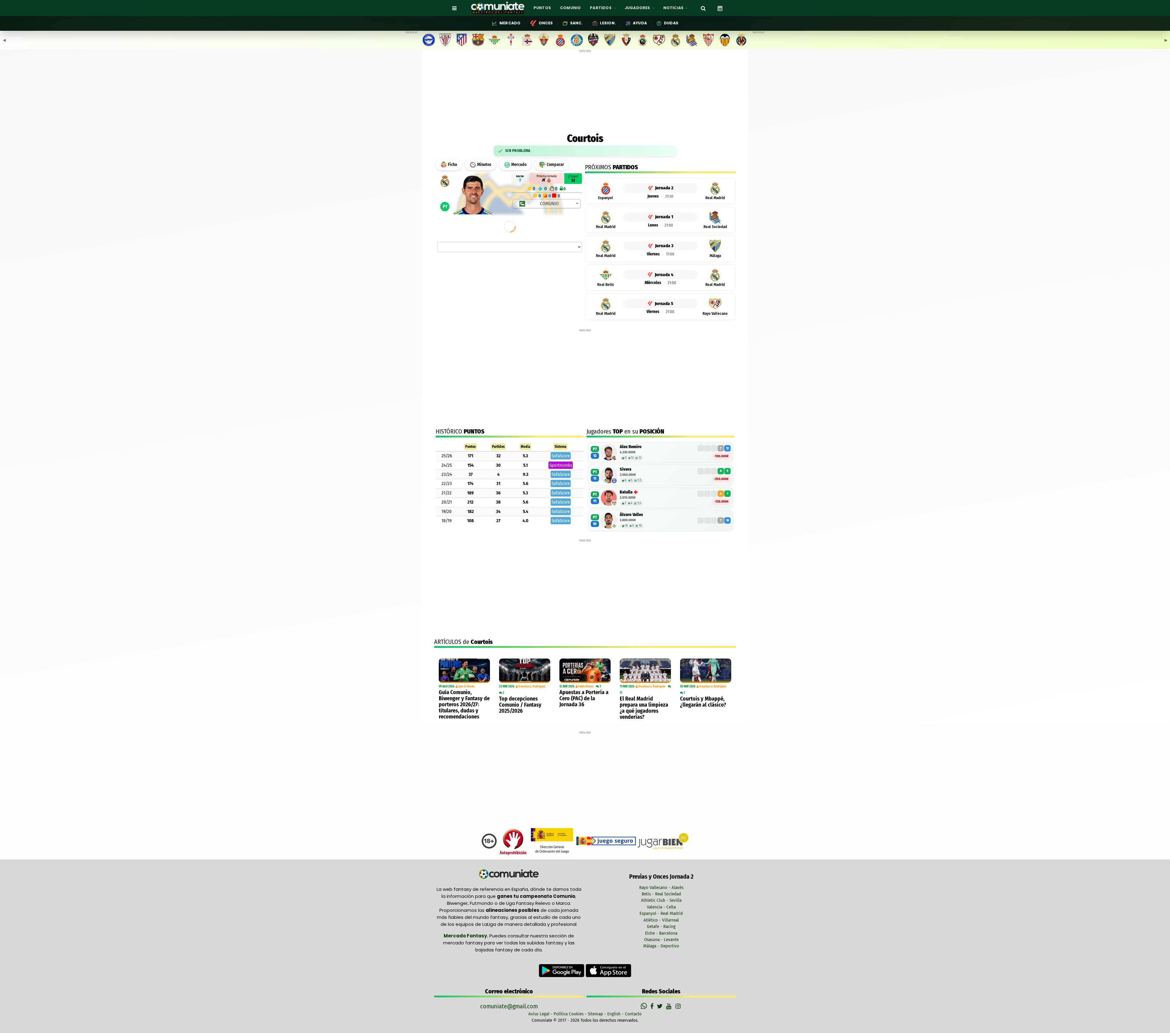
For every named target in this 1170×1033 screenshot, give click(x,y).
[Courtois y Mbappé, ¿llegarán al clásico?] (705, 671)
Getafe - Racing (661, 926)
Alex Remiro (631, 446)
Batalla (626, 492)
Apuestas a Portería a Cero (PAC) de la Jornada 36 (583, 698)
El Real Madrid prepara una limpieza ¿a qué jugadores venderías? (644, 707)
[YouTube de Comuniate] (670, 1006)
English (614, 1014)
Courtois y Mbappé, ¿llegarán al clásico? (703, 701)
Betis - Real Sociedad (661, 894)
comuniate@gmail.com (509, 1006)
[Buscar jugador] (703, 8)
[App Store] (608, 970)
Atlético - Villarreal (661, 920)
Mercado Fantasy (465, 936)
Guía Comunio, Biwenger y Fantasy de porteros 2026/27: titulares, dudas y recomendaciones (464, 704)
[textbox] (547, 203)
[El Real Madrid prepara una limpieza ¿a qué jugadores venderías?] (645, 671)
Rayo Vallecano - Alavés (661, 887)
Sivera (625, 469)
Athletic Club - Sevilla (661, 900)
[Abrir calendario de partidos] (720, 8)
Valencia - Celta (661, 907)
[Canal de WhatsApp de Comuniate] (644, 1006)
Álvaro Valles (631, 514)
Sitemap (595, 1014)
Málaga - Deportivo (661, 946)
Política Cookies (568, 1014)
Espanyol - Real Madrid (661, 913)
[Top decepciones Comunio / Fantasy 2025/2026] (524, 671)
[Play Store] (562, 970)
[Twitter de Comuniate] (660, 1006)
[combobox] (547, 203)
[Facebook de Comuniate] (652, 1006)
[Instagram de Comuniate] (678, 1006)
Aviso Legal (538, 1014)
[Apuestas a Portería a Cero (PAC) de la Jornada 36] (585, 671)
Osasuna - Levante (661, 939)
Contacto (633, 1014)
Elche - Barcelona (661, 933)
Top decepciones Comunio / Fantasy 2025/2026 (520, 704)
